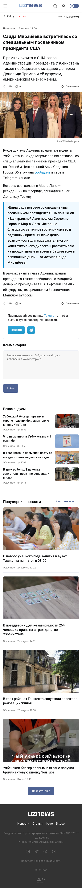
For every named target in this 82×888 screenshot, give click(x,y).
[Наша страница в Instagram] (28, 851)
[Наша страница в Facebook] (45, 851)
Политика (9, 28)
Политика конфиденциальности (41, 860)
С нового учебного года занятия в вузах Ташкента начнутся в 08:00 (35, 558)
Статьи (37, 823)
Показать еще (41, 791)
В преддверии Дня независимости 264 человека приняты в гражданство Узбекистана (34, 629)
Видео (60, 823)
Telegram (50, 315)
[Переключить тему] (74, 6)
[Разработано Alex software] (41, 880)
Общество (9, 567)
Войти (10, 388)
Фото (49, 823)
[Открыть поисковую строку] (55, 6)
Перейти (16, 329)
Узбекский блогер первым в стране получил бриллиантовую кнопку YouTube (38, 770)
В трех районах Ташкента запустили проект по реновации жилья (40, 701)
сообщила (43, 172)
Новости (23, 823)
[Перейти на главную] (30, 5)
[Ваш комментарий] (41, 364)
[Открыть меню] (5, 6)
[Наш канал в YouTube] (54, 851)
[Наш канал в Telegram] (36, 851)
